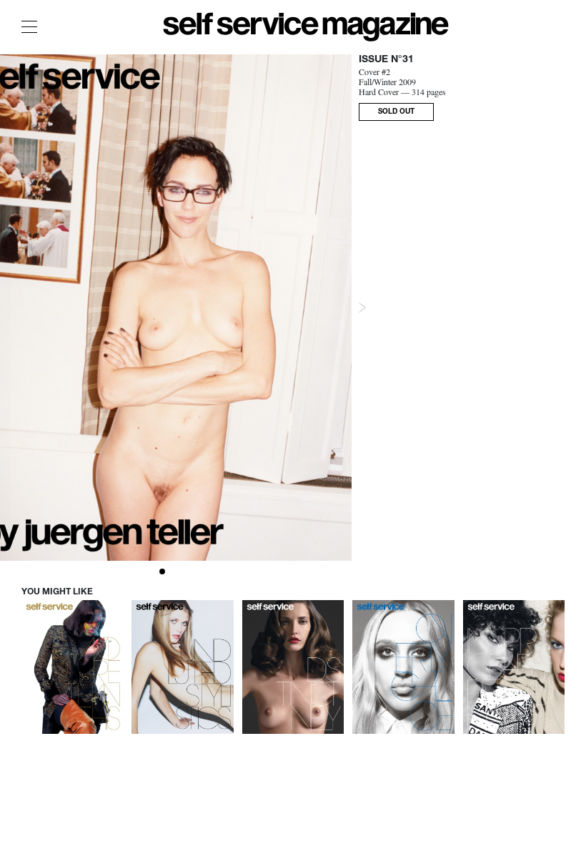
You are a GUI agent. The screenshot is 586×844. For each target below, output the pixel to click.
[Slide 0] (152, 571)
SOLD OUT (396, 112)
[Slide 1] (162, 571)
